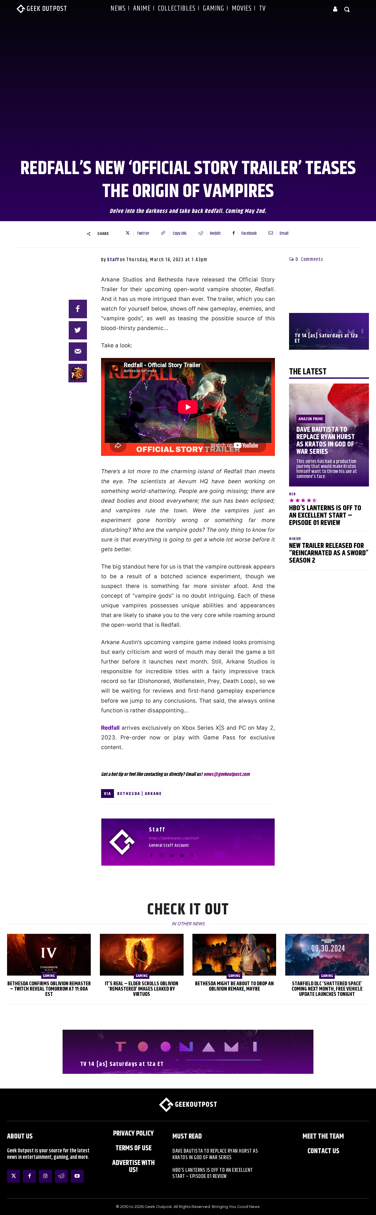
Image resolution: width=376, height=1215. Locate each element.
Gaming (49, 976)
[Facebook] (78, 309)
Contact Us (323, 1151)
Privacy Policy (133, 1133)
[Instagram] (161, 854)
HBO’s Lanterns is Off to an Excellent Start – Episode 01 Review (325, 516)
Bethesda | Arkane (139, 793)
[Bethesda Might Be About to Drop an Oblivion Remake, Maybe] (234, 955)
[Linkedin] (171, 854)
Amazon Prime (310, 419)
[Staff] (125, 842)
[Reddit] (61, 1176)
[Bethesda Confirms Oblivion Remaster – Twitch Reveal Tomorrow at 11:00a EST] (49, 955)
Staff (113, 260)
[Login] (335, 9)
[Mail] (182, 854)
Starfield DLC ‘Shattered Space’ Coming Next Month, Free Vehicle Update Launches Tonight (327, 989)
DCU (292, 494)
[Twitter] (192, 854)
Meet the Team (323, 1136)
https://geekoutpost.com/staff (174, 838)
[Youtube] (77, 1176)
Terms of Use (133, 1148)
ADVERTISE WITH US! (133, 1166)
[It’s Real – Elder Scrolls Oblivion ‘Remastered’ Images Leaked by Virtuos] (142, 955)
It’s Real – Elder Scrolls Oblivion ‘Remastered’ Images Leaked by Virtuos (141, 989)
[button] (347, 9)
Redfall (110, 727)
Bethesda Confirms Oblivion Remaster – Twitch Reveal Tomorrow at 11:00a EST (49, 989)
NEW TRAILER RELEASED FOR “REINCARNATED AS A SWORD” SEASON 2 (328, 553)
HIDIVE (295, 539)
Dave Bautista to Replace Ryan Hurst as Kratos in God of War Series (325, 440)
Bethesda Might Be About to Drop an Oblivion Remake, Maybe (234, 986)
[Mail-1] (78, 351)
